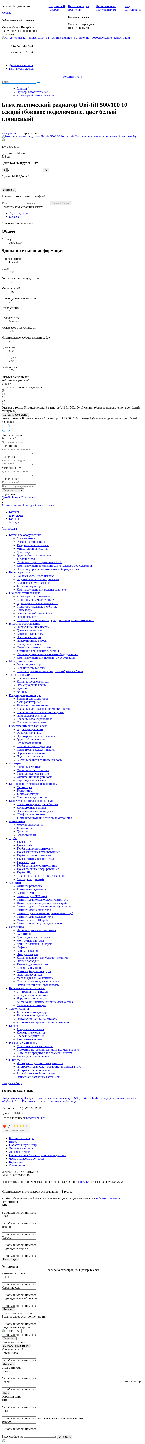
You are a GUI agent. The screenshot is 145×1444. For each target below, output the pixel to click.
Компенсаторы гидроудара (34, 746)
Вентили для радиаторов (33, 698)
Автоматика (17, 821)
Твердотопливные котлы (33, 545)
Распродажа (9, 528)
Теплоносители (26, 558)
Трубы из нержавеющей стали (36, 858)
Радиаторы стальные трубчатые (37, 606)
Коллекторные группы (31, 807)
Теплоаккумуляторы (30, 586)
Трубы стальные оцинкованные (37, 865)
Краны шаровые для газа (33, 681)
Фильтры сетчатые (29, 766)
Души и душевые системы (34, 937)
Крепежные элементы (31, 1032)
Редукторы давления (30, 729)
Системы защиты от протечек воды (39, 759)
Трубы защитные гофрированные (38, 851)
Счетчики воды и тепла (32, 797)
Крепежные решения (30, 1036)
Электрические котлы (31, 541)
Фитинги (15, 882)
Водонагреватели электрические (38, 579)
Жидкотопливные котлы (32, 548)
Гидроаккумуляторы (30, 664)
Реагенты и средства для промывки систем (44, 1053)
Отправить (9, 1338)
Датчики (22, 831)
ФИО (5, 1205)
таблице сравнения (108, 1198)
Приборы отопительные (24, 592)
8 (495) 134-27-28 (22, 46)
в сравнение (29, 133)
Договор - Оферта (20, 1151)
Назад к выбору (12, 1083)
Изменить (8, 1309)
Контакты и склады (21, 68)
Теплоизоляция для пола (32, 1015)
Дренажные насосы (29, 630)
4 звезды (17, 505)
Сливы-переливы (28, 950)
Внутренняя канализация (33, 991)
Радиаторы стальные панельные (37, 603)
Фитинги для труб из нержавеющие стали (44, 906)
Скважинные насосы (30, 633)
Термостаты (24, 828)
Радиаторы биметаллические (35, 599)
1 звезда (51, 505)
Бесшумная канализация (32, 995)
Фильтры (15, 763)
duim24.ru (84, 1181)
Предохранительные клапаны (36, 736)
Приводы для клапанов (32, 715)
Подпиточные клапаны (32, 756)
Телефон (7, 1226)
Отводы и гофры (27, 954)
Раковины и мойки (29, 967)
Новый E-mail (10, 1352)
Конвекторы (24, 610)
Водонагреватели (20, 572)
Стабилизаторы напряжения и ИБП (39, 562)
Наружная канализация (32, 998)
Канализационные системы (27, 988)
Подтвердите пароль (15, 1248)
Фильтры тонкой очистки (33, 770)
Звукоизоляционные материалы (37, 1018)
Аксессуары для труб (30, 879)
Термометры (25, 790)
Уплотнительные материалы (35, 1046)
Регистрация (10, 1259)
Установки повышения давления (38, 650)
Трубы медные (26, 862)
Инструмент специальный (34, 1070)
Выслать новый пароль (16, 1345)
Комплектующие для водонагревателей (42, 589)
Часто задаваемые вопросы (26, 1158)
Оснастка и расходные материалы (38, 1076)
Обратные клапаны (29, 732)
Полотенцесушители (30, 974)
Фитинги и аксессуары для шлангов (40, 923)
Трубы (13, 838)
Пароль (6, 1237)
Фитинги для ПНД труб (32, 920)
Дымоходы (24, 552)
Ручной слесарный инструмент (37, 1073)
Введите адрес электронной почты (24, 1316)
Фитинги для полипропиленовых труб (42, 903)
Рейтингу (14, 497)
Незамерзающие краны (31, 685)
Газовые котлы (26, 538)
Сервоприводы (26, 834)
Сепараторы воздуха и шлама (36, 749)
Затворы (22, 691)
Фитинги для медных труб (34, 909)
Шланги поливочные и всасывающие (41, 875)
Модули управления (30, 824)
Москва (6, 12)
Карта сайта (16, 1162)
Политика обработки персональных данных (37, 1155)
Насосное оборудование (24, 623)
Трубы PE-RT (25, 845)
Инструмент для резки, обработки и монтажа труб (49, 1066)
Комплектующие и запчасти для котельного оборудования (54, 565)
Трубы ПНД (24, 872)
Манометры (24, 787)
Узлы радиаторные (29, 702)
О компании (17, 1165)
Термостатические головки (34, 705)
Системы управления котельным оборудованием (48, 569)
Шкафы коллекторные (31, 814)
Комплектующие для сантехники (38, 981)
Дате (5, 497)
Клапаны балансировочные (34, 719)
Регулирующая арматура (25, 695)
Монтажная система (29, 1039)
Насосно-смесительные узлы (35, 811)
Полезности (29, 497)
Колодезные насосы (29, 644)
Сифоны (22, 947)
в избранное (9, 133)
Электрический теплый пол (34, 613)
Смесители (24, 933)
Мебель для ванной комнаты (35, 978)
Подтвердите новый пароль (19, 1298)
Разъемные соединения (31, 889)
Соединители (25, 892)
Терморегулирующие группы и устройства (44, 817)
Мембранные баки (21, 661)
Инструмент (17, 1059)
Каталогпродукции (16, 513)
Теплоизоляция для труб (32, 1012)
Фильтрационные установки (35, 777)
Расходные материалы (23, 1042)
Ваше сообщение (12, 1436)
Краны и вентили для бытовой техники (42, 957)
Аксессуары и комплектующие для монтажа (45, 1001)
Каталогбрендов (14, 520)
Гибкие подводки (28, 961)
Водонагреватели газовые (33, 582)
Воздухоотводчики (29, 742)
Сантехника (17, 926)
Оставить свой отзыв (15, 414)
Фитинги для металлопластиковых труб (42, 899)
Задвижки (23, 688)
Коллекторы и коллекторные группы (33, 800)
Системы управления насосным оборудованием (47, 654)
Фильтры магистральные (33, 773)
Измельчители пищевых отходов (38, 984)
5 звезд (6, 505)
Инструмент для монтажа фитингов (40, 1063)
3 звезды (29, 505)
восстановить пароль (133, 1381)
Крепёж (14, 1025)
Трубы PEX (24, 841)
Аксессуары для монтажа (33, 1056)
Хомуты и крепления (30, 1029)
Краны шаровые (27, 678)
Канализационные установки (36, 647)
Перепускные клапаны (31, 753)
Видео (13, 1141)
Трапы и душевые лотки (32, 964)
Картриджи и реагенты (31, 780)
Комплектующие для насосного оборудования (46, 657)
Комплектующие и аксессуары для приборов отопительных (55, 620)
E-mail (5, 1216)
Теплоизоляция (19, 1008)
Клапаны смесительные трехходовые (40, 712)
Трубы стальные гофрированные (38, 869)
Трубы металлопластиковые (35, 848)
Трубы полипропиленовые (34, 855)
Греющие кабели (27, 616)
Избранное (57, 8)
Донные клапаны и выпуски (35, 944)
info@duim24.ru (35, 1117)
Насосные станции (29, 637)
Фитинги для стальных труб (35, 916)
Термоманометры (28, 794)
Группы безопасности (31, 739)
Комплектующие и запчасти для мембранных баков (50, 671)
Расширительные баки (31, 667)
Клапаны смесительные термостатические (44, 708)
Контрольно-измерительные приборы (33, 783)
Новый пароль (11, 1287)
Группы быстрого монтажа (34, 555)
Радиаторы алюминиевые (33, 596)
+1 (46, 169)
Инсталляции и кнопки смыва (36, 930)
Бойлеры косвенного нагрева (35, 575)
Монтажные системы (30, 940)
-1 (4, 169)
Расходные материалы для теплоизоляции (44, 1022)
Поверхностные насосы (32, 640)
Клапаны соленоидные (31, 722)
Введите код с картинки (17, 1327)
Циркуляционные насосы (33, 627)
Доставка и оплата (21, 65)
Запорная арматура (21, 674)
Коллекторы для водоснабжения (37, 804)
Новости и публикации (24, 1145)
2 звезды (40, 505)
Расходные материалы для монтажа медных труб (48, 1049)
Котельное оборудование (25, 535)
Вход (6, 1393)
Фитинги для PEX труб (32, 896)
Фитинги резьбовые (29, 886)
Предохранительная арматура (28, 725)
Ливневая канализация (31, 1005)
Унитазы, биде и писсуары (34, 971)
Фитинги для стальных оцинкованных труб (45, 913)
